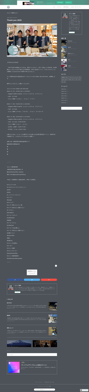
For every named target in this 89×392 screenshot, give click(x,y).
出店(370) (9, 262)
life (78, 79)
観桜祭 (8, 315)
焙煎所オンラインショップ (32, 272)
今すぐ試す (60, 2)
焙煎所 (65, 77)
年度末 (69, 65)
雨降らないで (10, 328)
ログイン (68, 2)
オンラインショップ (75, 77)
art (63, 81)
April (69, 59)
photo (71, 79)
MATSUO (9, 303)
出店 (8, 17)
